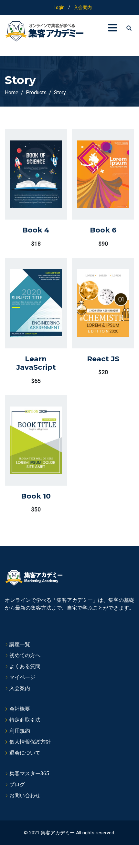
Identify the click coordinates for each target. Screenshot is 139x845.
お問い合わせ (24, 795)
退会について (24, 753)
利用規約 (19, 731)
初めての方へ (24, 655)
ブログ (17, 784)
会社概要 (19, 709)
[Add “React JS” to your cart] (94, 318)
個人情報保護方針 (30, 742)
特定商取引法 (24, 720)
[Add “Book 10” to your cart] (27, 455)
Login (59, 7)
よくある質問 (24, 666)
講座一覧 (19, 644)
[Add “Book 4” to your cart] (27, 189)
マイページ (22, 677)
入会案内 (83, 7)
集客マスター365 (29, 773)
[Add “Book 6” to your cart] (94, 189)
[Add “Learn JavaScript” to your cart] (27, 320)
